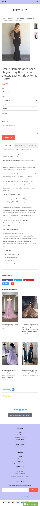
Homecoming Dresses (20, 437)
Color (3, 97)
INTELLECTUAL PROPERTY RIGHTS (20, 476)
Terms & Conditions (20, 473)
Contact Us (20, 461)
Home (3, 18)
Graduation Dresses (20, 447)
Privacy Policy (20, 471)
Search (20, 456)
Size (3, 88)
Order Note (5, 122)
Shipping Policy (20, 466)
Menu (6, 2)
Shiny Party (20, 9)
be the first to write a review (20, 415)
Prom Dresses (20, 434)
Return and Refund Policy (20, 469)
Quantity (4, 113)
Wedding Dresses (20, 439)
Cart (36, 2)
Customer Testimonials (20, 464)
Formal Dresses (20, 444)
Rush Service (5, 105)
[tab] (8, 145)
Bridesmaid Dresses (20, 442)
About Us (20, 459)
